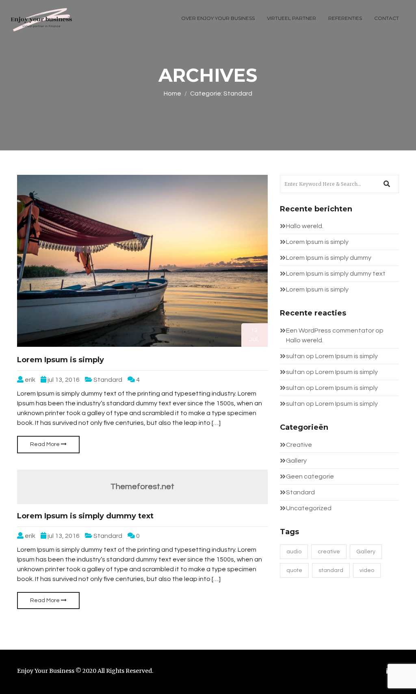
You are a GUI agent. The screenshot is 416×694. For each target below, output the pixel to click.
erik (30, 379)
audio (293, 552)
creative (329, 552)
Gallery (296, 460)
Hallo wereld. (304, 226)
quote (294, 570)
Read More (45, 444)
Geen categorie (310, 476)
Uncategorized (309, 508)
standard (330, 570)
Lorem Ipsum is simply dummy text (85, 515)
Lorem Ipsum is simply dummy (328, 258)
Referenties (345, 18)
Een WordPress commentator (330, 330)
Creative (299, 445)
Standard (107, 379)
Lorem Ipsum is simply (60, 359)
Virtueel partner (291, 18)
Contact (386, 18)
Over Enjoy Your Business (218, 18)
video (367, 570)
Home (172, 93)
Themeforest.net (142, 487)
